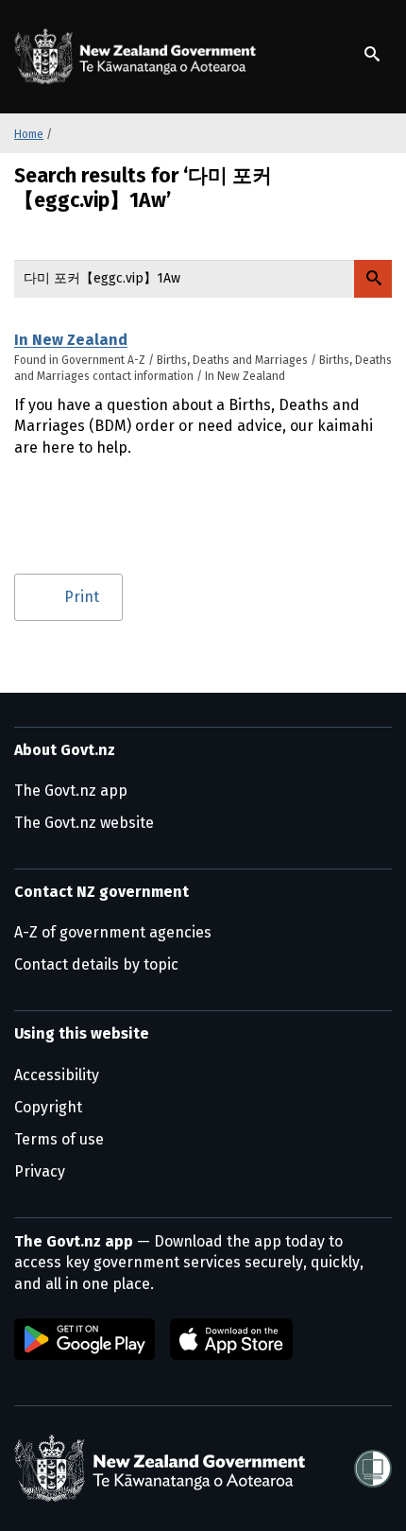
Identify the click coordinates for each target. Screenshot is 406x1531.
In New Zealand (70, 340)
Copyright (48, 1107)
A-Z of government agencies (112, 932)
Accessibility (56, 1075)
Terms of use (59, 1139)
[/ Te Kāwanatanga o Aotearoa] (138, 56)
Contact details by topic (96, 964)
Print (81, 597)
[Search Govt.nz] (373, 279)
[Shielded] (373, 1469)
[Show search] (372, 54)
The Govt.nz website (84, 823)
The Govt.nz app (70, 791)
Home (28, 134)
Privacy (39, 1171)
